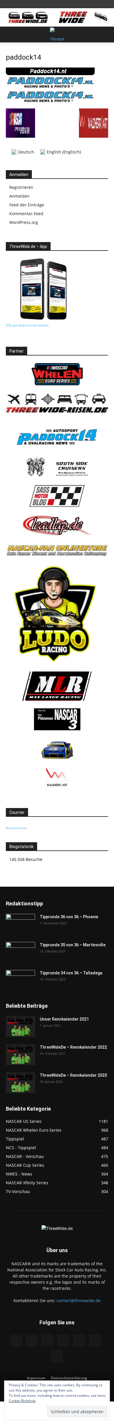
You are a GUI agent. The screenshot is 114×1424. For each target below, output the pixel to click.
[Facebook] (16, 1340)
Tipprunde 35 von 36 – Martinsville (73, 945)
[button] (10, 34)
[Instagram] (47, 1340)
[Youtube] (57, 1356)
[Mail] (63, 1340)
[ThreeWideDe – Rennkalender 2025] (20, 1082)
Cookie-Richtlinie (22, 1400)
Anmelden (19, 196)
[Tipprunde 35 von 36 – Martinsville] (20, 952)
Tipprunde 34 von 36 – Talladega (71, 973)
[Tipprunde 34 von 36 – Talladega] (20, 980)
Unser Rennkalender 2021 (64, 1019)
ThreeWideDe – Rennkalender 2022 (73, 1047)
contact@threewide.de (78, 1300)
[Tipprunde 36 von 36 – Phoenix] (20, 924)
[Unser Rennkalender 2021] (20, 1026)
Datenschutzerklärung (69, 1377)
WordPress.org (23, 222)
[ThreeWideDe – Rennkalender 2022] (20, 1054)
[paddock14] (50, 102)
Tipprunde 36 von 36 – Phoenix (69, 916)
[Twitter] (95, 1340)
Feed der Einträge (26, 205)
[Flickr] (32, 1340)
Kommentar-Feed (26, 213)
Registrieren (21, 187)
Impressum (36, 1377)
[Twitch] (79, 1340)
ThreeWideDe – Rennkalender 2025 (73, 1075)
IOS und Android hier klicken (27, 325)
